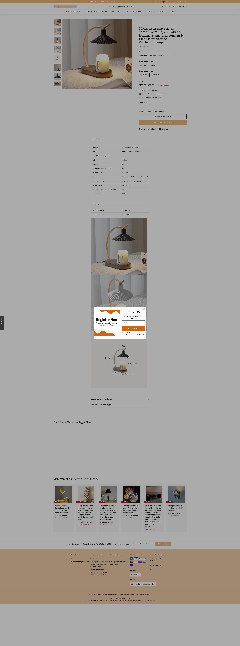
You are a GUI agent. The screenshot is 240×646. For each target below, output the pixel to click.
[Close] (144, 309)
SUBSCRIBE (133, 329)
